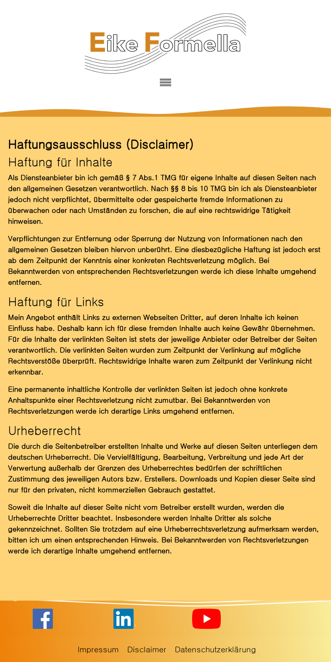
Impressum (98, 649)
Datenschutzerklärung (215, 649)
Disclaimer (146, 649)
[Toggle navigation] (165, 82)
